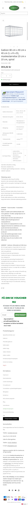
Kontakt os (5, 395)
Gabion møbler (6, 355)
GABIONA (12, 502)
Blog (4, 402)
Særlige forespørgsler (8, 408)
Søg (4, 415)
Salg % (4, 365)
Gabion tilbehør (7, 352)
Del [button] (3, 288)
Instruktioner (6, 405)
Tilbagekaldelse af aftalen (10, 418)
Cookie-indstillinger (8, 381)
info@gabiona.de (12, 446)
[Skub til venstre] (10, 46)
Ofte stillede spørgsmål (8, 398)
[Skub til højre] (17, 46)
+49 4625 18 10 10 (12, 433)
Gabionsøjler (6, 345)
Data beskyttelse (7, 378)
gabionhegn (8, 463)
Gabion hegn (6, 348)
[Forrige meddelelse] (2, 2)
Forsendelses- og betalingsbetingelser (12, 388)
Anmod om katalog (7, 362)
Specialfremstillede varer (9, 335)
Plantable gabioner (7, 341)
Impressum (5, 375)
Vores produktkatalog (8, 412)
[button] (3, 8)
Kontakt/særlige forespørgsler (10, 358)
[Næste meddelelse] (25, 2)
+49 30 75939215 (12, 442)
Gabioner (5, 338)
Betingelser (6, 391)
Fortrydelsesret (6, 385)
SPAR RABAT (20, 315)
